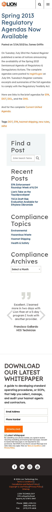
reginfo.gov (36, 73)
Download (13, 429)
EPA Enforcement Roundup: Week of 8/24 (24, 186)
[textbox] (26, 269)
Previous (9, 314)
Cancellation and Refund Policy (25, 484)
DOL (9, 98)
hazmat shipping (28, 121)
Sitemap (26, 489)
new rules (44, 121)
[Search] (40, 4)
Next (42, 314)
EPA (47, 94)
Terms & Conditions (35, 446)
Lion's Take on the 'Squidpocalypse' (21, 193)
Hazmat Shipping (20, 238)
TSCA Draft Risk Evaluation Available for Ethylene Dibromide (24, 202)
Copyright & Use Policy (19, 487)
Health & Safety (20, 243)
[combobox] (26, 269)
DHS (25, 98)
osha (4, 125)
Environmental (19, 230)
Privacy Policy (9, 448)
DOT (3, 98)
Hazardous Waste (21, 234)
